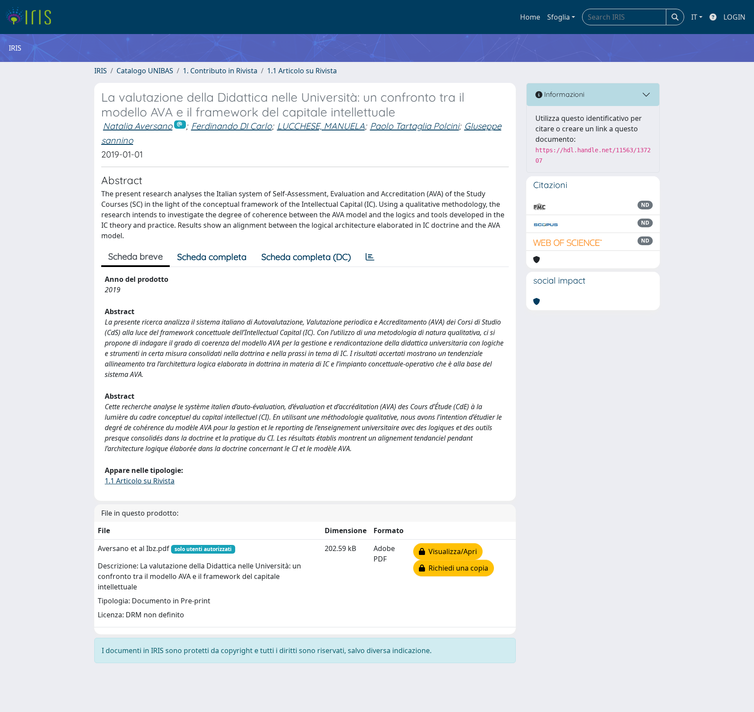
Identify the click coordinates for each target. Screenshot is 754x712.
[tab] (370, 257)
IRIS (100, 70)
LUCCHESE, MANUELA (321, 125)
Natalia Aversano (137, 125)
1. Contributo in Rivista (220, 70)
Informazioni (563, 94)
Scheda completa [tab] (212, 256)
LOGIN (734, 17)
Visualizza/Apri (451, 551)
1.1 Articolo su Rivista (302, 70)
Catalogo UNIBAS (145, 70)
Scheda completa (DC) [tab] (306, 256)
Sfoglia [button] (558, 17)
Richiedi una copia (456, 568)
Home (530, 17)
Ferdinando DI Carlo (231, 125)
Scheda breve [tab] (135, 256)
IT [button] (694, 17)
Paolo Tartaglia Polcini (414, 125)
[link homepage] (31, 17)
